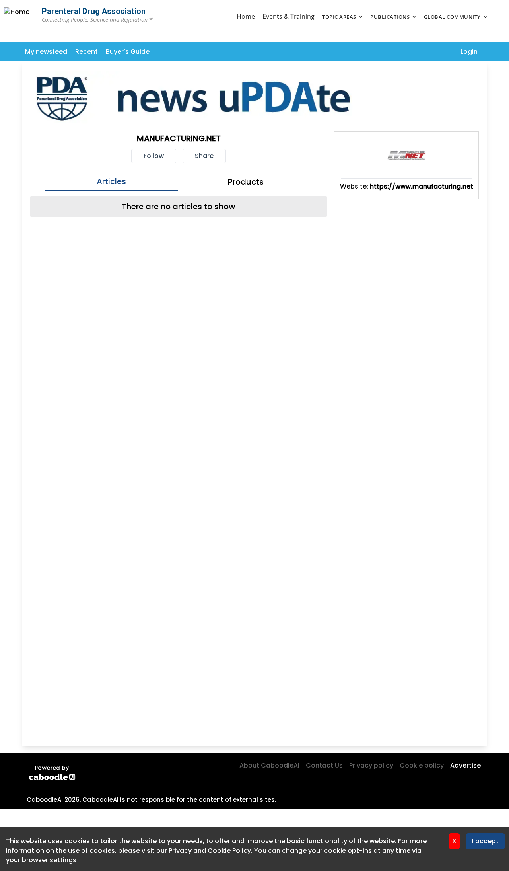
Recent (86, 51)
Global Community (452, 16)
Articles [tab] (111, 181)
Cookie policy (422, 765)
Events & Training (288, 16)
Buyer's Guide (128, 51)
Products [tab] (246, 181)
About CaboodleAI (269, 765)
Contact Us (324, 765)
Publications (390, 16)
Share (204, 155)
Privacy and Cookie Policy (210, 850)
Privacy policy (371, 765)
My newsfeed (46, 51)
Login (469, 51)
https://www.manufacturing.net (421, 186)
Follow (154, 155)
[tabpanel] (178, 206)
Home (246, 16)
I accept (485, 841)
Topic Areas (339, 16)
